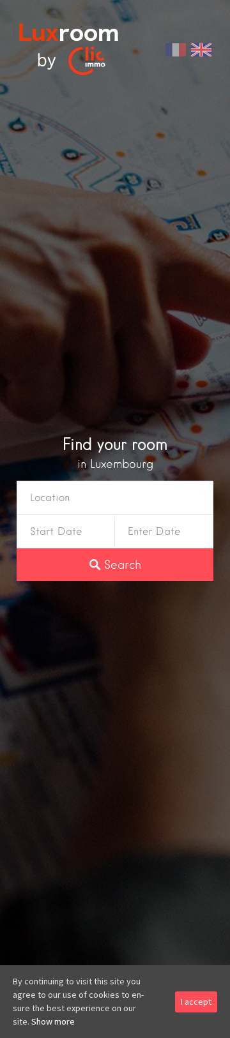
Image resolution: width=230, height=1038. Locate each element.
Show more (53, 1021)
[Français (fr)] (175, 48)
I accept (196, 1001)
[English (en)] (201, 48)
